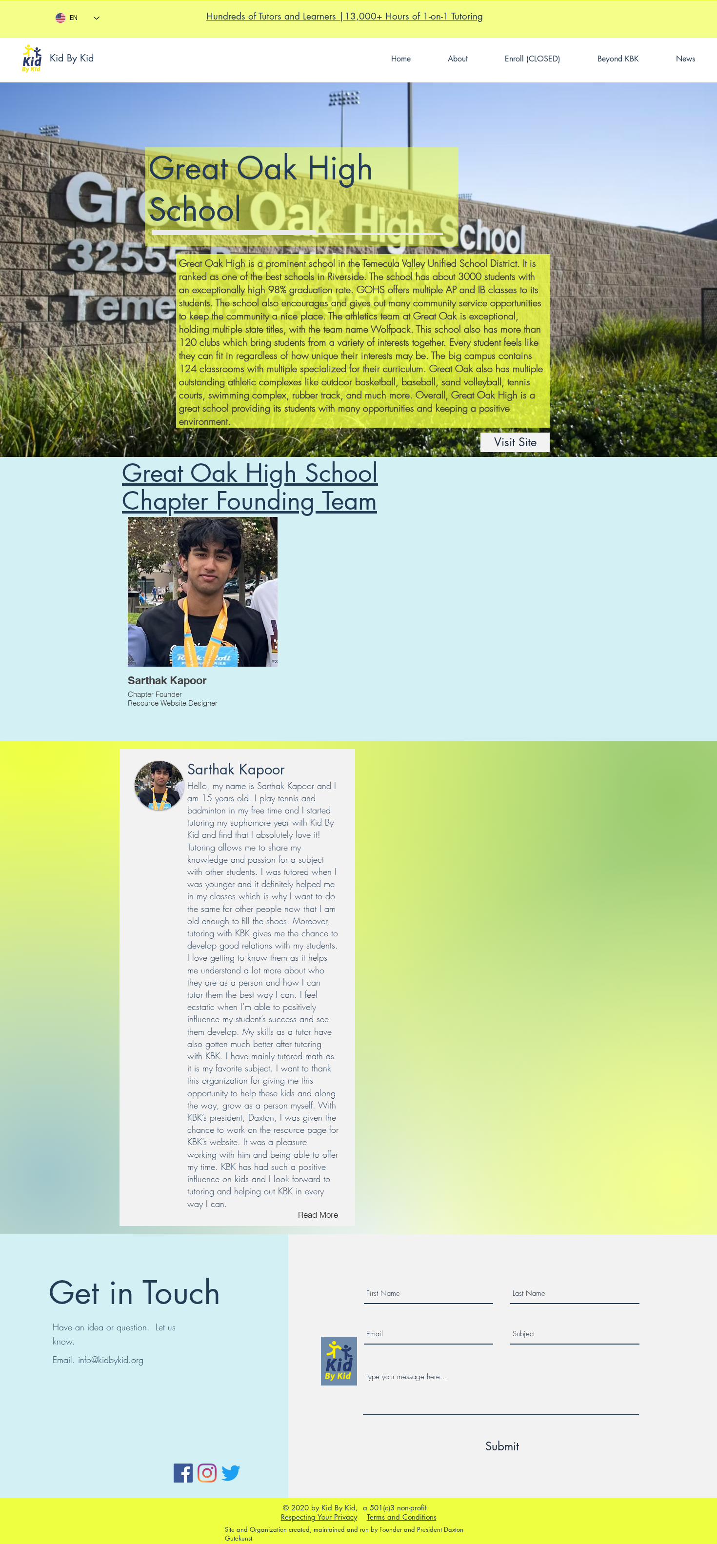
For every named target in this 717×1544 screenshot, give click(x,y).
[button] (532, 59)
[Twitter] (230, 1473)
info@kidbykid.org (110, 1360)
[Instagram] (207, 1473)
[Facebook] (183, 1473)
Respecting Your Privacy (319, 1517)
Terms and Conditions (402, 1517)
